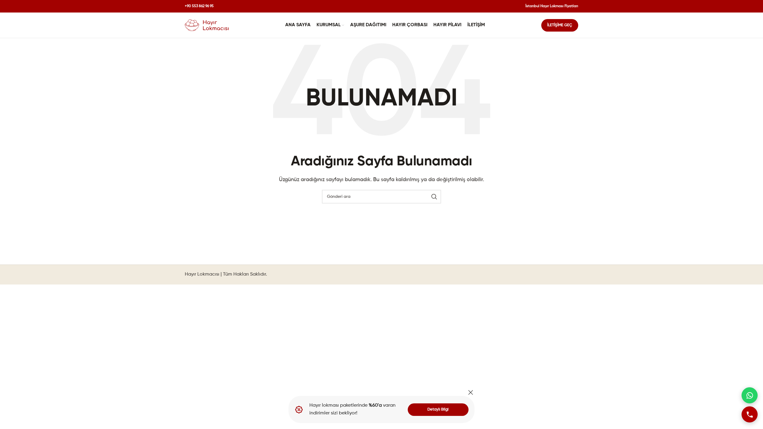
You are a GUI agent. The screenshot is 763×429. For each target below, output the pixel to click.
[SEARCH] (434, 196)
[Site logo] (207, 25)
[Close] (470, 392)
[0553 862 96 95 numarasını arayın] (750, 414)
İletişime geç (559, 25)
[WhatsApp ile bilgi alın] (750, 395)
